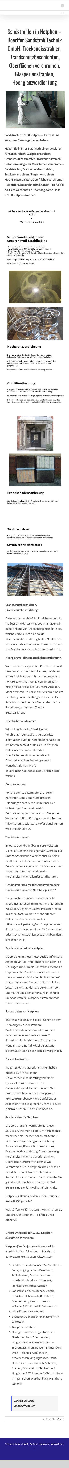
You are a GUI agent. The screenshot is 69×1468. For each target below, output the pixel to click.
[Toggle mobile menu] (62, 5)
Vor (59, 1419)
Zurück (50, 1419)
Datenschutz (56, 1444)
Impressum (44, 1444)
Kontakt (33, 1444)
